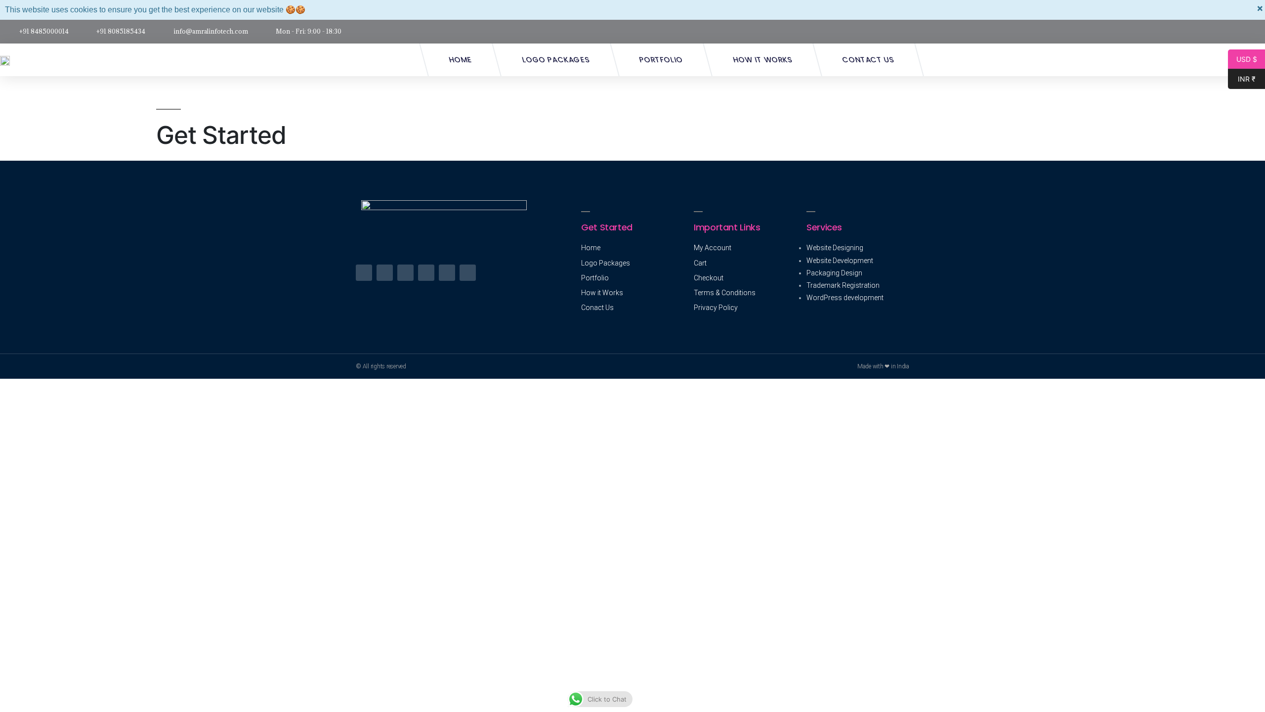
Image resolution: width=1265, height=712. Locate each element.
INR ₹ (1242, 79)
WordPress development (845, 298)
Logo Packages (555, 59)
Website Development (839, 261)
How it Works (763, 59)
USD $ (1242, 59)
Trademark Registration (843, 285)
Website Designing (834, 248)
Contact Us (868, 59)
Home (460, 59)
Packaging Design (834, 273)
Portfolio (661, 59)
